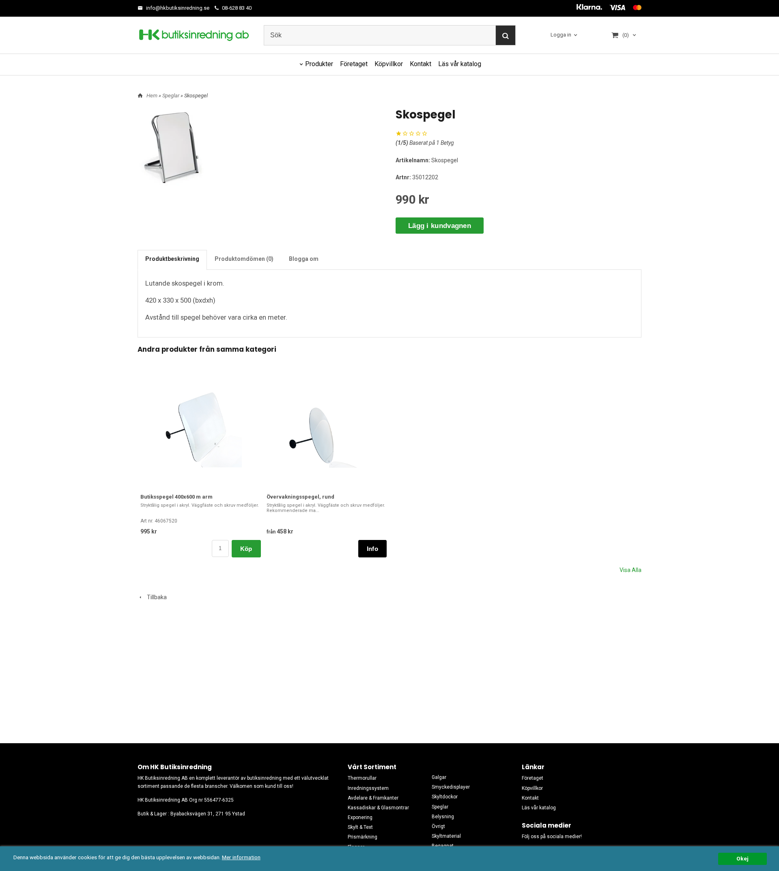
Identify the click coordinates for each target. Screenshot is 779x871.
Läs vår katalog (459, 64)
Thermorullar (362, 778)
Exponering (360, 817)
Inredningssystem (368, 788)
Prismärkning (362, 837)
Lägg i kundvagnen (439, 226)
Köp (246, 548)
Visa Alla (630, 570)
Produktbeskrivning (172, 259)
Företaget (354, 64)
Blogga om (303, 259)
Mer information (241, 857)
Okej (742, 858)
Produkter (319, 64)
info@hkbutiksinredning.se (177, 8)
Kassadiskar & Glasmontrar (378, 808)
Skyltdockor (445, 797)
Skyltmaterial (446, 836)
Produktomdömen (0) (244, 259)
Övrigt (438, 826)
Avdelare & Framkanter (373, 798)
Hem (151, 95)
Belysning (443, 816)
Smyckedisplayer (451, 787)
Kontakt (420, 64)
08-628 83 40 (236, 8)
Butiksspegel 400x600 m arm (176, 497)
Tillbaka (155, 597)
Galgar (439, 777)
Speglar (171, 95)
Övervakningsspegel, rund (300, 497)
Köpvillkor (388, 64)
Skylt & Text (360, 827)
